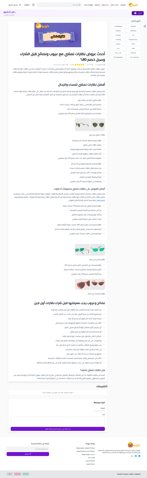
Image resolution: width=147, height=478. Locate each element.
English (27, 5)
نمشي (37, 375)
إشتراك (26, 454)
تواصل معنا (91, 457)
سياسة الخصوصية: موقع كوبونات (85, 448)
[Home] (119, 445)
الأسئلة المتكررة (90, 460)
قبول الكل (25, 474)
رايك (103, 415)
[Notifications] (33, 5)
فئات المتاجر (114, 5)
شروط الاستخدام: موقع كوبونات (85, 451)
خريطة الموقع (91, 464)
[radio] (83, 65)
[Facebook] (136, 456)
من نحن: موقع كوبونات (88, 454)
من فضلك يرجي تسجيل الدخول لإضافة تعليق (58, 429)
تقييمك (102, 408)
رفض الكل (17, 474)
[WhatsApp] (132, 456)
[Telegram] (139, 456)
